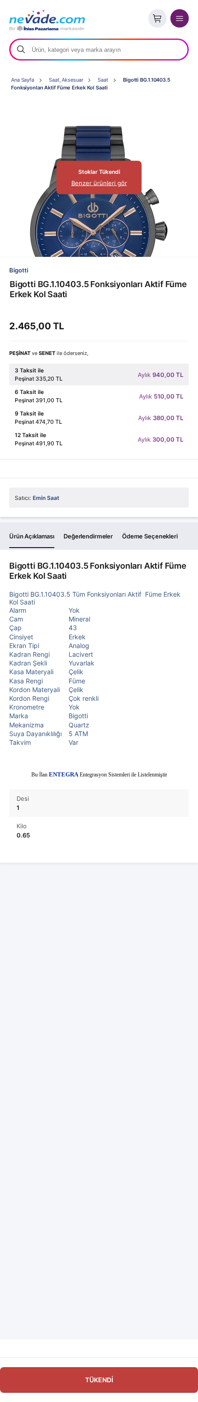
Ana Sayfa (22, 80)
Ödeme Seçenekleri (150, 536)
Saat (103, 80)
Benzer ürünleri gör (99, 183)
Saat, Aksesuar (66, 80)
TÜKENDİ (99, 1380)
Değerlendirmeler (88, 536)
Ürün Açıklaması (31, 536)
